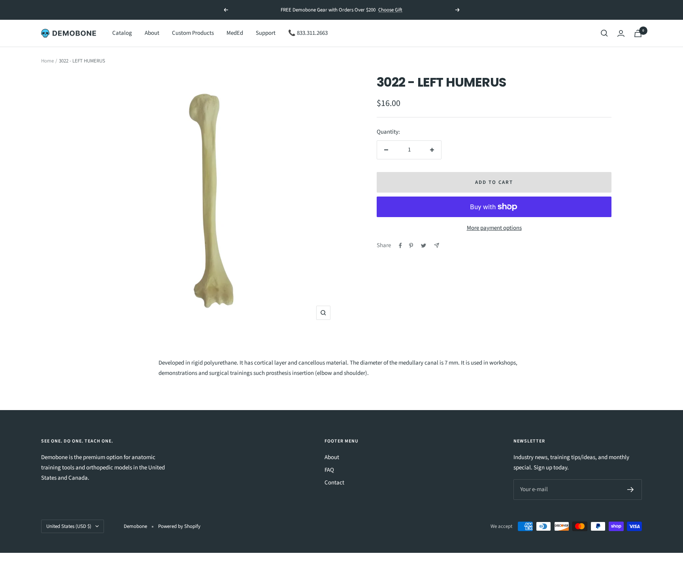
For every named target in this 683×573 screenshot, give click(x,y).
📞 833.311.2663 (308, 33)
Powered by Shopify (179, 526)
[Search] (604, 33)
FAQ (329, 470)
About (152, 33)
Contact (334, 482)
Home (47, 60)
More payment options (494, 228)
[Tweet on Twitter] (423, 245)
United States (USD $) (68, 526)
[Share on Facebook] (400, 245)
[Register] (630, 489)
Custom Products (193, 33)
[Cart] (638, 33)
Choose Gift (390, 9)
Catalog (122, 33)
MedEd (234, 33)
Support (265, 33)
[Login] (621, 33)
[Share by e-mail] (436, 245)
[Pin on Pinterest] (411, 245)
